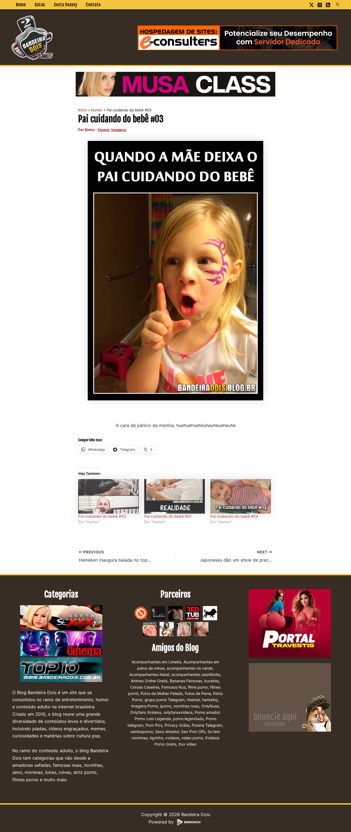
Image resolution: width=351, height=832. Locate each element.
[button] (338, 5)
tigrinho (156, 737)
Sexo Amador (167, 731)
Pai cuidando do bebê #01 (168, 516)
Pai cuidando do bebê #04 (234, 516)
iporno (165, 706)
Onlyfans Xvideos (145, 712)
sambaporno (142, 731)
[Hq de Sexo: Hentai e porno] (149, 628)
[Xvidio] (201, 628)
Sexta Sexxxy (65, 4)
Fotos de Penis (198, 693)
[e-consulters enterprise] (237, 37)
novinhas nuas (186, 706)
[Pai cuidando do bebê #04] (240, 496)
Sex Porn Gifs (193, 731)
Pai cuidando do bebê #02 (102, 516)
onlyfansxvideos (178, 712)
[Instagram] (319, 4)
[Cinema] (61, 643)
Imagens (118, 130)
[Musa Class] (175, 83)
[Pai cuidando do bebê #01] (174, 496)
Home (21, 4)
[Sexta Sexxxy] (61, 617)
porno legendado (188, 718)
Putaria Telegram (207, 725)
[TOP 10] (61, 669)
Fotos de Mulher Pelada (162, 693)
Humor (103, 130)
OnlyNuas (210, 706)
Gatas (40, 4)
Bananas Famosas (186, 680)
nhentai (193, 699)
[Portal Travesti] (290, 623)
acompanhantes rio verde (190, 668)
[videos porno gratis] (175, 612)
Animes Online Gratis (149, 680)
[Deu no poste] (210, 612)
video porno (192, 737)
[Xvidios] (167, 628)
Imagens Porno (144, 706)
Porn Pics (154, 725)
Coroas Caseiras (144, 687)
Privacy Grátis (177, 725)
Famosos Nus (174, 687)
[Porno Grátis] (184, 628)
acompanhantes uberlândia (195, 674)
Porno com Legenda (153, 718)
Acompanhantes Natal (149, 674)
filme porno (198, 687)
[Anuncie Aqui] (290, 697)
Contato (93, 4)
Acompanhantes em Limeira (156, 662)
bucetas (211, 680)
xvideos (172, 737)
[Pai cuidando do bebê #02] (108, 496)
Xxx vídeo (187, 744)
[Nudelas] (158, 612)
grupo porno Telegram (165, 699)
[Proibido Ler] (141, 612)
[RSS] (327, 4)
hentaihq (210, 699)
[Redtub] (193, 612)
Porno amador (207, 712)
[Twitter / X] (311, 4)
